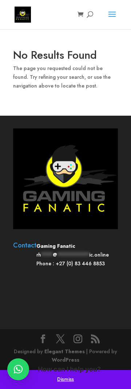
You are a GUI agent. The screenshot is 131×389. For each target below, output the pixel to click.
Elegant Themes (64, 351)
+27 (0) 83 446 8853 (80, 263)
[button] (18, 369)
